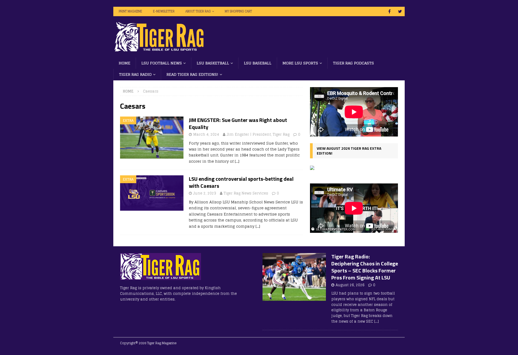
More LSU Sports (300, 63)
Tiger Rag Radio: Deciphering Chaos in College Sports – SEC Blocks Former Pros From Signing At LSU (364, 267)
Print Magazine (130, 11)
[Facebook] (389, 11)
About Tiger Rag (198, 11)
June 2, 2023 (204, 193)
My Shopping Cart (238, 11)
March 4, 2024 (206, 134)
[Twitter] (400, 11)
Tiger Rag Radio (135, 74)
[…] (237, 161)
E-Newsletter (164, 11)
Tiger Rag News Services (246, 193)
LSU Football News (161, 63)
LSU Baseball (257, 63)
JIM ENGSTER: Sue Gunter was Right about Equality (238, 123)
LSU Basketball (213, 63)
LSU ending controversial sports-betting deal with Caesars (241, 182)
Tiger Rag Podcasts (353, 63)
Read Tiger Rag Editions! (192, 74)
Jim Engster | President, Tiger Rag (258, 134)
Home (124, 63)
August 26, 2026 (350, 285)
